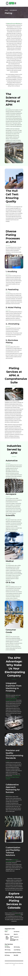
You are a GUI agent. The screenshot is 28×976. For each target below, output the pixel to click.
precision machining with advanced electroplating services (12, 698)
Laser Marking (17, 949)
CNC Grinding (17, 947)
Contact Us (16, 937)
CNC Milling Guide (7, 938)
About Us (16, 934)
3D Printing (7, 955)
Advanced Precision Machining (14, 23)
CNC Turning (7, 949)
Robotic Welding (17, 952)
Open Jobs (16, 939)
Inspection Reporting (9, 952)
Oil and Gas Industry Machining (12, 938)
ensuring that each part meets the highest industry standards (13, 777)
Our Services (13, 10)
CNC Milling (7, 947)
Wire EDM (16, 955)
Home (6, 10)
